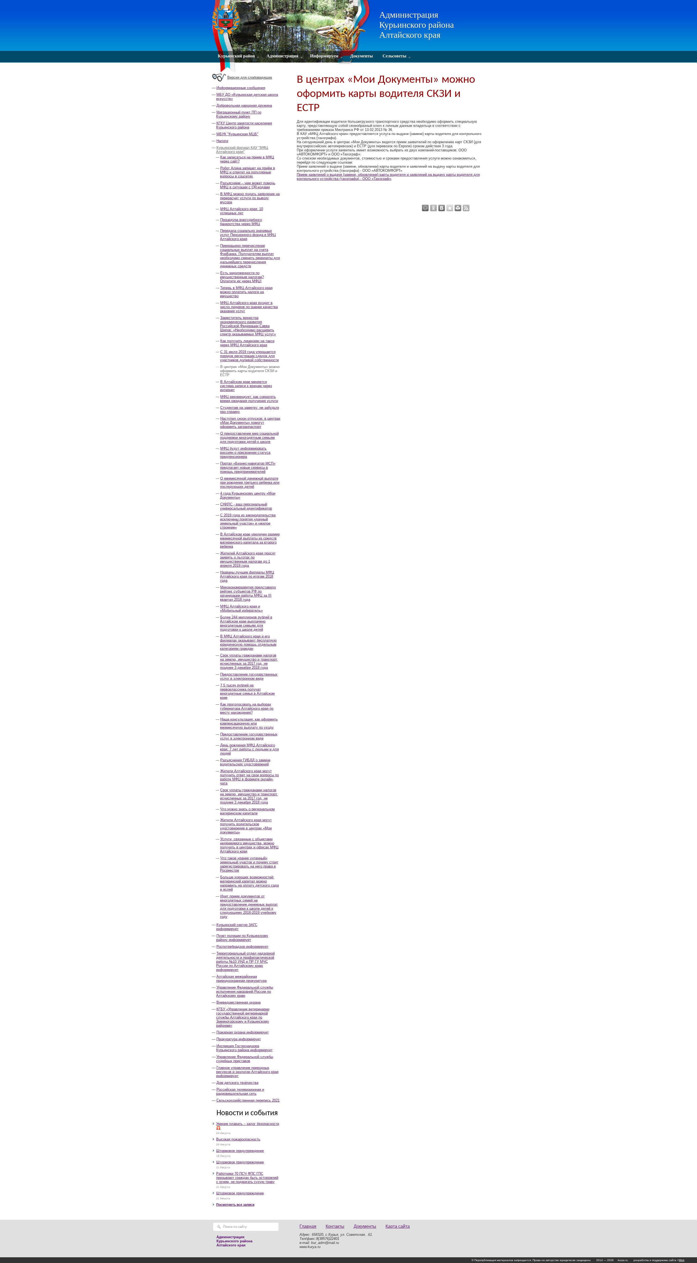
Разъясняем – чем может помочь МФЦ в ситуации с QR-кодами (247, 185)
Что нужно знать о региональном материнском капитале (247, 811)
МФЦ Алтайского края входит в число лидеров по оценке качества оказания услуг (249, 307)
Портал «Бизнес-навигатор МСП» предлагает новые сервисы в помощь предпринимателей (247, 467)
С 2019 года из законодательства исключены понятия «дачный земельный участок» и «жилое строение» (248, 521)
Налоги (222, 141)
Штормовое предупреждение (240, 1151)
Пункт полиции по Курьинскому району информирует (242, 938)
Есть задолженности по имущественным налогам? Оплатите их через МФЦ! (242, 277)
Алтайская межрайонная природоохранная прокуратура (241, 978)
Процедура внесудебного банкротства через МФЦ (241, 222)
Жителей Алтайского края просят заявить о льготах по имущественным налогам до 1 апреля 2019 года (248, 559)
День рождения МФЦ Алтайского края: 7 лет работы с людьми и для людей (249, 749)
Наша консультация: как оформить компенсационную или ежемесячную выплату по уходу (249, 723)
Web (681, 1260)
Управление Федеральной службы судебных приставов (244, 1059)
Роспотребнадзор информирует (242, 947)
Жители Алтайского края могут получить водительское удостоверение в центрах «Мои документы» (246, 826)
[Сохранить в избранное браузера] (450, 208)
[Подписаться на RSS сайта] (466, 208)
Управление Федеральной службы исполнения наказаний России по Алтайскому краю (244, 991)
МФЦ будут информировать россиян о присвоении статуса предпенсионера (245, 452)
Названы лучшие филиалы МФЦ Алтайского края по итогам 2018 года (247, 576)
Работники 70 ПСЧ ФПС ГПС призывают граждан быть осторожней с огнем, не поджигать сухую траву (247, 1178)
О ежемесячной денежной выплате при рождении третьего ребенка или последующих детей (249, 482)
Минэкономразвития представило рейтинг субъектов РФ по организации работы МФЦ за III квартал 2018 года (248, 593)
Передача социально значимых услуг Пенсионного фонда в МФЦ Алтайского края (248, 235)
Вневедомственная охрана (238, 1002)
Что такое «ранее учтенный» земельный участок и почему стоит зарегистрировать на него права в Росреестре (249, 864)
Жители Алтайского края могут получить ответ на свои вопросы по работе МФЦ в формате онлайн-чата (249, 777)
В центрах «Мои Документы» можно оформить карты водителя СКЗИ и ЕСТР (250, 371)
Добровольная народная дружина (244, 105)
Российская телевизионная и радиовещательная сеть (240, 1091)
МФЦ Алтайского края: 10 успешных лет (241, 211)
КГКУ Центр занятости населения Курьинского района (244, 125)
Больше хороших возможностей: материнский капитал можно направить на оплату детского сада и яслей (249, 883)
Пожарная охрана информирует (242, 1032)
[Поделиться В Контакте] (441, 208)
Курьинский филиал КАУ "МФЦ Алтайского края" (242, 150)
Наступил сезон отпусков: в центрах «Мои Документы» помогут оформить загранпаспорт (250, 422)
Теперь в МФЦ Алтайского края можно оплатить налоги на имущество (246, 292)
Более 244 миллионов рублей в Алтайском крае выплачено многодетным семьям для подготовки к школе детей (246, 623)
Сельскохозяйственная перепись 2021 (248, 1100)
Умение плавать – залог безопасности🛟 (247, 1126)
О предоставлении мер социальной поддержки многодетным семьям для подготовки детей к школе (249, 437)
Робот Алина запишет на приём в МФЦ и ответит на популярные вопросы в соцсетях (247, 172)
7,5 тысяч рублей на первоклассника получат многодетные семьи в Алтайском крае (247, 691)
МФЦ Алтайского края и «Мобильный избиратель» (241, 608)
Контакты (335, 1226)
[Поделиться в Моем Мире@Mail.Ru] (425, 208)
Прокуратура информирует (238, 1039)
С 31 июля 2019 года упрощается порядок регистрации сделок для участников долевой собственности (249, 356)
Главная (307, 1226)
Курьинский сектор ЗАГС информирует (236, 927)
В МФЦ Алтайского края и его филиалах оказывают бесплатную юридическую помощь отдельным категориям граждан (248, 642)
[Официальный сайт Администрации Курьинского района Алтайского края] (292, 36)
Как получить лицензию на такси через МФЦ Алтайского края (247, 343)
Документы (361, 56)
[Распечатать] (458, 208)
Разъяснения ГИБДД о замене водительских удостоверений (245, 762)
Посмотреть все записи (235, 1205)
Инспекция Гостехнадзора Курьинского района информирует (244, 1048)
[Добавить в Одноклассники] (433, 208)
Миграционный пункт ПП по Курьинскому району (238, 114)
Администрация (282, 56)
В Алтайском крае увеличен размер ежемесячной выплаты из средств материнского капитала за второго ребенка (250, 540)
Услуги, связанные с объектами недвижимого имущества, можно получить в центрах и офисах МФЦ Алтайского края (249, 845)
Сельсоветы (394, 56)
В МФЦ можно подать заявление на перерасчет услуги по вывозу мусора (250, 198)
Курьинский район (236, 56)
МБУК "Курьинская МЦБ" (237, 134)
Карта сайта (398, 1226)
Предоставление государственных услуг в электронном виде (248, 676)
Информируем (324, 56)
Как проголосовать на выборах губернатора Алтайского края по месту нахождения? (246, 708)
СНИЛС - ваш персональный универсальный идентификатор (246, 506)
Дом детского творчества (237, 1083)
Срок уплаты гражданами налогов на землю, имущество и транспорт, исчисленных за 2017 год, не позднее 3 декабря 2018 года (249, 661)
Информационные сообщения (240, 88)
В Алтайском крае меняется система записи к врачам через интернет (246, 386)
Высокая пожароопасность (238, 1139)
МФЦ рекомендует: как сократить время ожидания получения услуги (249, 399)
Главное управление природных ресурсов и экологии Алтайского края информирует (247, 1072)
